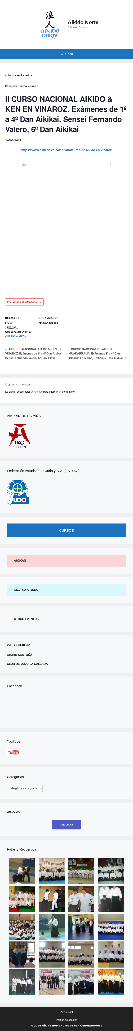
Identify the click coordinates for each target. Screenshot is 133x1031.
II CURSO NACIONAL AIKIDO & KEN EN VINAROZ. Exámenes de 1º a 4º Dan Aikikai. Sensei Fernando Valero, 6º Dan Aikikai (33, 353)
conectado (37, 391)
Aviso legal (66, 1011)
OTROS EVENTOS (26, 619)
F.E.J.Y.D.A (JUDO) (26, 589)
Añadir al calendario (25, 302)
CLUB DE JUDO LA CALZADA (27, 664)
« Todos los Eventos (18, 75)
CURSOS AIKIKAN (15, 336)
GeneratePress (91, 1025)
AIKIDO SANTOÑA (19, 655)
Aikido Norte (83, 22)
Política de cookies (66, 1019)
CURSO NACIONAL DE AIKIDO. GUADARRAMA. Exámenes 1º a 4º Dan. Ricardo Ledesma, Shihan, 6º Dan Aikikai (96, 353)
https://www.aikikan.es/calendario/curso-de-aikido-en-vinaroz (66, 150)
